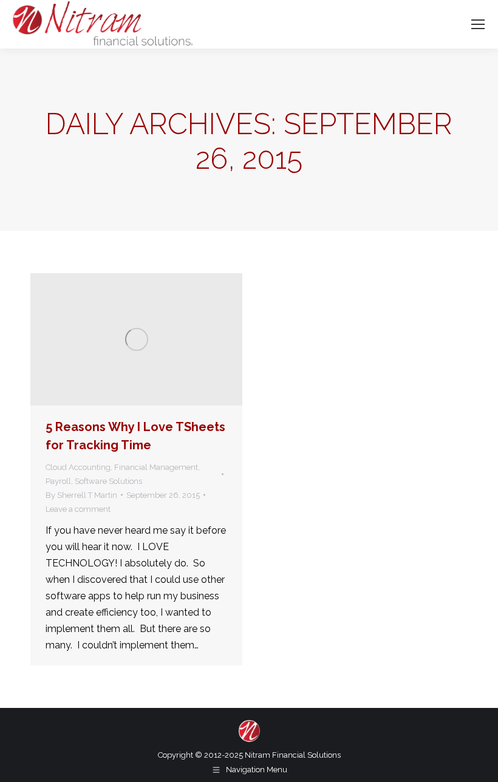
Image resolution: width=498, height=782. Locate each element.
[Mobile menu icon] (478, 24)
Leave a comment (78, 509)
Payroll (58, 481)
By (81, 495)
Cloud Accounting (78, 467)
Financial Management (156, 467)
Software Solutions (108, 481)
